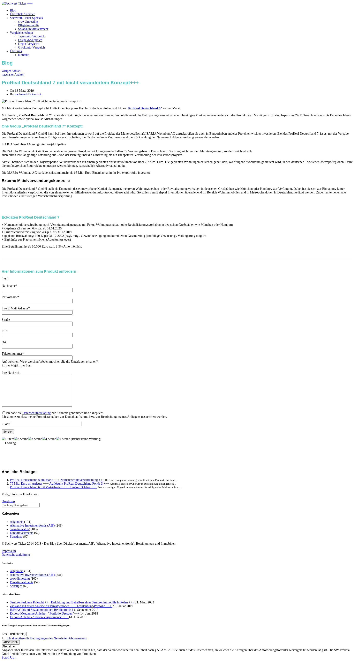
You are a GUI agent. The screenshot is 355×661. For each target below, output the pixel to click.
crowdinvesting (28, 21)
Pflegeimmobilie (28, 25)
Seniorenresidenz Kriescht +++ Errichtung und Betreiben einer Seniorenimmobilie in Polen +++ (72, 602)
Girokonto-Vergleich (31, 47)
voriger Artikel (11, 71)
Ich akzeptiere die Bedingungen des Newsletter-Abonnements (47, 638)
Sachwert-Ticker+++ (28, 94)
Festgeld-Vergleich (30, 40)
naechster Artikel (12, 74)
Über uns (16, 51)
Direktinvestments (21, 533)
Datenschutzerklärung (36, 413)
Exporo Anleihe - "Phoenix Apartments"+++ (39, 617)
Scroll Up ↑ (9, 657)
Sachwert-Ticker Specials (26, 18)
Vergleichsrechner (21, 32)
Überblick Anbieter (22, 14)
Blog (13, 10)
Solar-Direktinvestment (33, 29)
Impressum (9, 551)
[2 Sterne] (21, 439)
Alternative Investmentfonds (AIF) (32, 525)
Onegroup (8, 501)
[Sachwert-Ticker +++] (17, 3)
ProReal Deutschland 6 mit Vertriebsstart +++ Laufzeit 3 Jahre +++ (53, 487)
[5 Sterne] (63, 439)
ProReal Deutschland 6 (144, 108)
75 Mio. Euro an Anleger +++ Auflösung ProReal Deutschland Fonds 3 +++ (59, 483)
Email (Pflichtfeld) (13, 634)
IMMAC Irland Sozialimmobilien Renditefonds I (42, 609)
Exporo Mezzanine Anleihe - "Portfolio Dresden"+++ (45, 613)
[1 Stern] (8, 439)
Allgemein (16, 521)
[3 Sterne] (35, 439)
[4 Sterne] (49, 439)
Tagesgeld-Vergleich (31, 36)
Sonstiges (16, 536)
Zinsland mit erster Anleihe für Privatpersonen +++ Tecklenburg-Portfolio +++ (61, 606)
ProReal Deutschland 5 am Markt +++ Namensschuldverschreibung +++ (57, 480)
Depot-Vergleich (28, 43)
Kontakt (23, 55)
